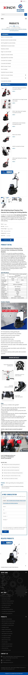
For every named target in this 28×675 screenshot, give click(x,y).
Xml (2, 589)
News (3, 581)
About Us (3, 579)
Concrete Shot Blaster (6, 63)
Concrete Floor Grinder (15, 28)
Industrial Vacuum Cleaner (7, 72)
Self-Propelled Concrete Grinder (8, 43)
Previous (0, 553)
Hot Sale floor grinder (6, 599)
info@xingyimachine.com (8, 662)
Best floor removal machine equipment (11, 470)
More (13, 91)
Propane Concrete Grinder (7, 54)
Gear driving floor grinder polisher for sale (12, 475)
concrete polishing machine (7, 609)
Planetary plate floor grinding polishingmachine (13, 473)
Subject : (14, 502)
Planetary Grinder (5, 49)
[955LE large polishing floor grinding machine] (6, 163)
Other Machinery (4, 78)
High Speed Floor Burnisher (7, 57)
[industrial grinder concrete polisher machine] (13, 553)
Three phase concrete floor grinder (10, 478)
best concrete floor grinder (16, 429)
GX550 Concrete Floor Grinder (18, 146)
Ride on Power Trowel (6, 66)
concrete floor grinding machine (8, 611)
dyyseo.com (12, 669)
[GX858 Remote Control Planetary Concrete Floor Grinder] (6, 127)
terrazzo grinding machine (7, 613)
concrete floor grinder (6, 595)
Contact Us (4, 583)
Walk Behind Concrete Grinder (8, 46)
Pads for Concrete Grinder (7, 75)
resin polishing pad (6, 607)
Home (9, 28)
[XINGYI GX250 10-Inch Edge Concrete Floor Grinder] (6, 104)
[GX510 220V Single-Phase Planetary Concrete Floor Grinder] (6, 92)
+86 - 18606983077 (7, 660)
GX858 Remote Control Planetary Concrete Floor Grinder (18, 123)
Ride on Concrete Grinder (7, 37)
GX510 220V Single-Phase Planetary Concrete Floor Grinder (19, 88)
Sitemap (3, 585)
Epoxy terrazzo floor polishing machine (11, 467)
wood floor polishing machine (8, 601)
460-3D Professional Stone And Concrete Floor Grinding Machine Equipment (12, 487)
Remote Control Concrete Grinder (8, 40)
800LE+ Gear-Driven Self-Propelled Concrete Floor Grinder (19, 112)
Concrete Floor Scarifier (6, 60)
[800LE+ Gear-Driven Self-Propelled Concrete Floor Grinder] (6, 116)
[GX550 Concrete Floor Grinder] (6, 151)
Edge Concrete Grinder (6, 52)
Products (3, 576)
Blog (3, 587)
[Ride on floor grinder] (6, 139)
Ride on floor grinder (16, 134)
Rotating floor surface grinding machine (11, 464)
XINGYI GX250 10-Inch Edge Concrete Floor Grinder (19, 100)
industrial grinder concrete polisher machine (9, 567)
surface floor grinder (6, 597)
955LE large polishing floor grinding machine (19, 159)
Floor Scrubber (4, 69)
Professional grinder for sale (7, 603)
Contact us (6, 240)
